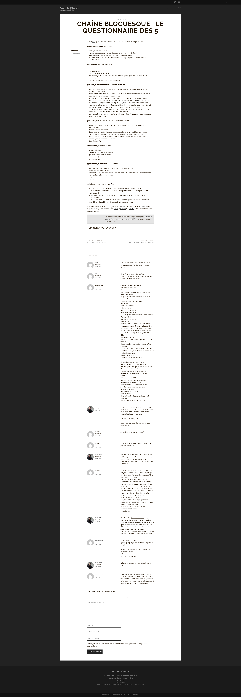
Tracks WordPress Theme (112, 695)
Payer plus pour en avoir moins (141, 242)
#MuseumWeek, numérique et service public (120, 676)
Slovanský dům (141, 100)
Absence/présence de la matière (120, 678)
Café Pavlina (121, 100)
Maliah (116, 209)
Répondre (98, 266)
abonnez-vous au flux (126, 219)
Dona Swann (99, 540)
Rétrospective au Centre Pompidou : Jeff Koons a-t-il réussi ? (120, 685)
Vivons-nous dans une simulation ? (101, 242)
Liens (179, 8)
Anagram (123, 103)
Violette (131, 209)
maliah (97, 273)
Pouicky (122, 206)
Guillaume (98, 407)
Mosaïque (120, 680)
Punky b (123, 209)
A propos (170, 8)
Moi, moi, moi (76, 53)
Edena (144, 206)
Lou (93, 42)
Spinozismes (120, 682)
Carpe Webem (70, 7)
